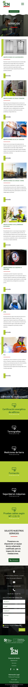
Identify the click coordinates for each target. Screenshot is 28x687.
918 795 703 (10, 594)
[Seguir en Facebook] (10, 669)
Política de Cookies (14, 682)
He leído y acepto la (12, 626)
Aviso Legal (14, 679)
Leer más (8, 75)
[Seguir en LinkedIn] (17, 669)
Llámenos (15, 560)
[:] (1, 345)
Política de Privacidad (14, 677)
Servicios (14, 663)
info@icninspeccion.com (14, 586)
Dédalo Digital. (15, 686)
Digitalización (14, 660)
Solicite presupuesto (14, 11)
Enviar (22, 630)
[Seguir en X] (14, 669)
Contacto (14, 665)
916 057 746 (17, 594)
